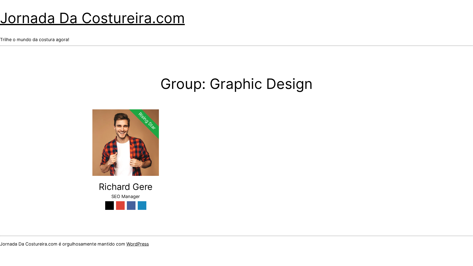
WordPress (137, 244)
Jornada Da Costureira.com (92, 18)
